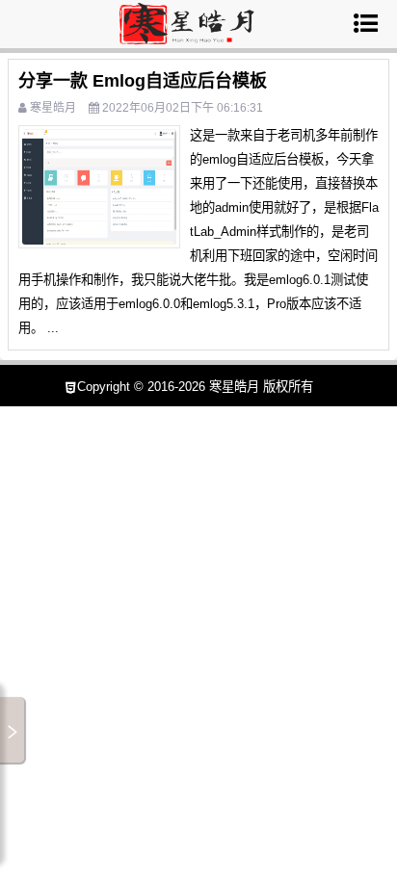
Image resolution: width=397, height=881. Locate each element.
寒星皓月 (53, 108)
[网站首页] (186, 36)
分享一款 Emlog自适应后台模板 (142, 81)
